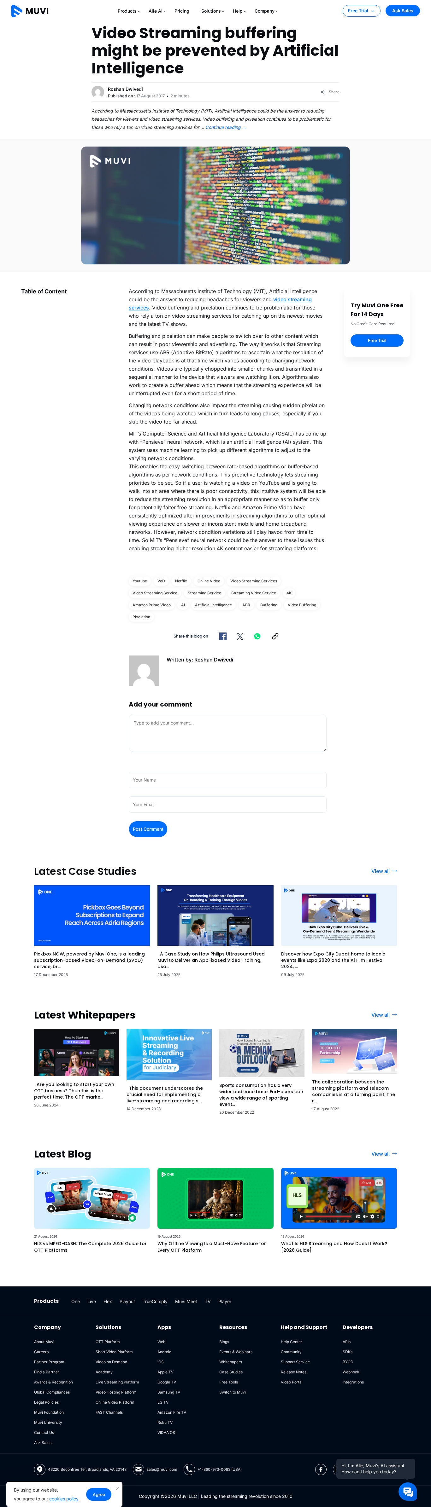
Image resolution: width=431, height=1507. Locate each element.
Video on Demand (111, 1362)
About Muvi (44, 1341)
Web (161, 1341)
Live (91, 1301)
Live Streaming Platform (117, 1382)
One (75, 1301)
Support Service (295, 1362)
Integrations (353, 1382)
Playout (127, 1301)
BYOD (348, 1362)
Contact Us (44, 1432)
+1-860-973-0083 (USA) (220, 1469)
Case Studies (231, 1372)
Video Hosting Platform (116, 1392)
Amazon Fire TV (171, 1412)
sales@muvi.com (162, 1469)
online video (209, 581)
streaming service (204, 593)
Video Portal (292, 1382)
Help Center (291, 1341)
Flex (107, 1301)
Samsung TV (168, 1392)
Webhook (351, 1372)
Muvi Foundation (49, 1412)
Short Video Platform (114, 1351)
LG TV (162, 1402)
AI (183, 605)
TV (208, 1301)
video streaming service (155, 593)
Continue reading (225, 127)
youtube (140, 581)
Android (164, 1351)
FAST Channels (109, 1412)
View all (380, 871)
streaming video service (253, 593)
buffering (268, 605)
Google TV (166, 1382)
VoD (161, 581)
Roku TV (165, 1422)
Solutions (211, 11)
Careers (41, 1351)
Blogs (224, 1341)
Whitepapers (230, 1362)
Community (291, 1351)
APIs (347, 1341)
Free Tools (228, 1382)
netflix (181, 581)
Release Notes (293, 1372)
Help (238, 11)
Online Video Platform (115, 1402)
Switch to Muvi (232, 1392)
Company (265, 11)
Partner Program (49, 1362)
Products (127, 11)
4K (289, 593)
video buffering (302, 605)
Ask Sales (402, 10)
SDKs (347, 1351)
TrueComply (155, 1301)
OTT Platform (108, 1341)
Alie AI (155, 11)
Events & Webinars (235, 1351)
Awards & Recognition (53, 1382)
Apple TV (165, 1372)
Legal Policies (46, 1402)
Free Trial (358, 10)
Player (224, 1301)
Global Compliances (52, 1392)
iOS (160, 1362)
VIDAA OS (166, 1432)
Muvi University (48, 1422)
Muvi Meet (186, 1301)
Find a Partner (46, 1372)
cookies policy (64, 1498)
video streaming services (253, 581)
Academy (104, 1372)
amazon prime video (152, 605)
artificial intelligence (213, 605)
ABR (246, 605)
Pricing (181, 11)
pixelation (141, 617)
